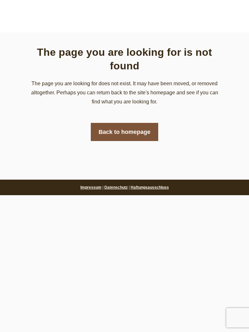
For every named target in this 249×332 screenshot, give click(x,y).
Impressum (90, 187)
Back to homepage (124, 132)
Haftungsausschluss (150, 187)
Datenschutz (116, 187)
